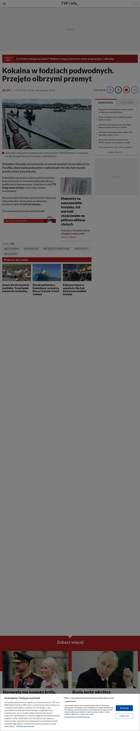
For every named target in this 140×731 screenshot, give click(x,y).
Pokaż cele (124, 716)
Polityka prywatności (25, 726)
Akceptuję (124, 708)
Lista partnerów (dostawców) (77, 717)
